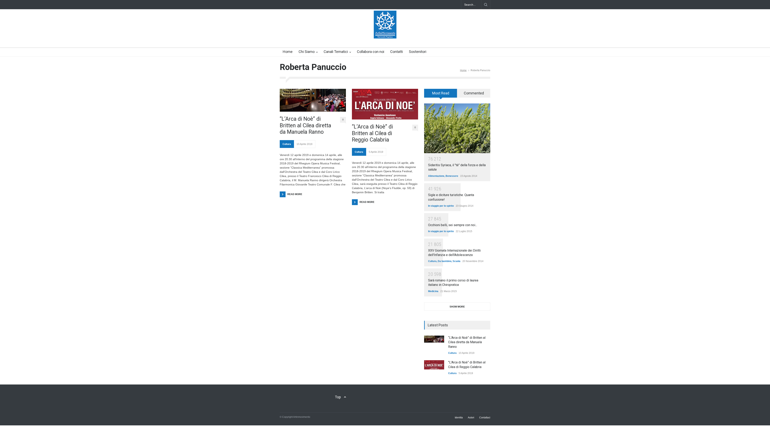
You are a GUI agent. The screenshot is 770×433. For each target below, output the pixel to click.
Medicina (433, 291)
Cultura (287, 144)
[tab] (440, 94)
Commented (474, 93)
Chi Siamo (307, 52)
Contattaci (484, 417)
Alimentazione (436, 176)
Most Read (440, 93)
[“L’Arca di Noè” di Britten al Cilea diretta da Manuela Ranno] (313, 100)
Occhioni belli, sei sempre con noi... (452, 225)
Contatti (396, 52)
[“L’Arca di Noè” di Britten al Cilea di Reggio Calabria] (385, 104)
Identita (459, 417)
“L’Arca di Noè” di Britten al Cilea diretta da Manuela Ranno (305, 125)
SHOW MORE (457, 306)
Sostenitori (417, 52)
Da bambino (444, 261)
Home (288, 52)
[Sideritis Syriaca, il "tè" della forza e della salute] (457, 128)
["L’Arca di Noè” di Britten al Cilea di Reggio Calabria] (434, 364)
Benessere (452, 176)
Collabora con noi (370, 52)
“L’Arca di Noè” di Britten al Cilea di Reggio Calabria (372, 133)
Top (338, 397)
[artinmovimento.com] (385, 32)
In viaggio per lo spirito (441, 205)
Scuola (456, 261)
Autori (471, 417)
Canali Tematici (336, 52)
